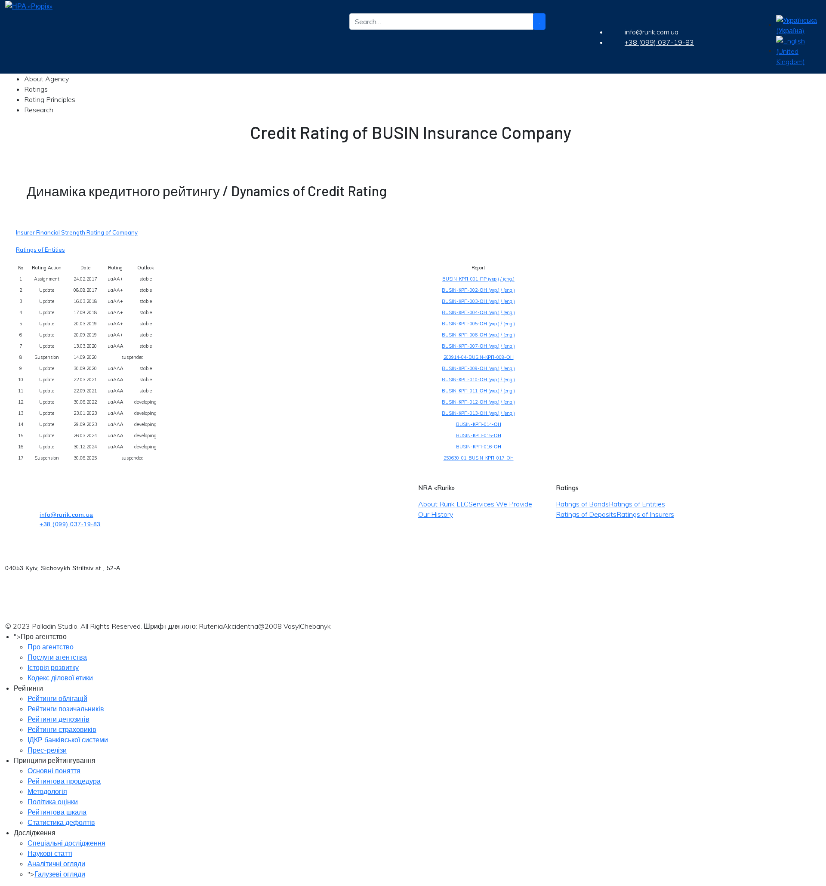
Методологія (47, 791)
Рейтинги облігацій (57, 698)
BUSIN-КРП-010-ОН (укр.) (470, 380)
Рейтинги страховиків (62, 729)
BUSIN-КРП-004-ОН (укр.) (470, 312)
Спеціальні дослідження (66, 843)
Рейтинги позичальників (66, 708)
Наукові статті (50, 853)
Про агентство (51, 646)
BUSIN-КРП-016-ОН (478, 447)
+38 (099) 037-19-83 (659, 42)
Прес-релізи (47, 750)
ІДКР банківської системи (68, 739)
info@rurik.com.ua (651, 32)
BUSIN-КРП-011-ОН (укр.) (470, 391)
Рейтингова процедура (64, 781)
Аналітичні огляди (56, 863)
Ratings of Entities (40, 249)
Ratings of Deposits (586, 514)
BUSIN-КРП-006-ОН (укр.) (470, 335)
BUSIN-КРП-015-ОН (478, 435)
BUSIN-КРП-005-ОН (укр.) (470, 324)
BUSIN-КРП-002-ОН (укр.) (470, 290)
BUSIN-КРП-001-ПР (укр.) (470, 279)
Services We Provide (500, 504)
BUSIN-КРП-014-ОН (478, 424)
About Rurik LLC (443, 504)
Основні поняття (54, 770)
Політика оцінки (53, 801)
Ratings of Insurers (645, 514)
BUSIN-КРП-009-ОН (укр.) (470, 368)
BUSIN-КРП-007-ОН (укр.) (470, 346)
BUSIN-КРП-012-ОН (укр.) (470, 402)
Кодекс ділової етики (60, 677)
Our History (435, 514)
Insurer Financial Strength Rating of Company (77, 232)
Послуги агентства (57, 657)
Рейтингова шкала (57, 812)
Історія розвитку (53, 667)
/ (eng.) (507, 279)
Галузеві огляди (59, 874)
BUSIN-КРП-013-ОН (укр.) (470, 413)
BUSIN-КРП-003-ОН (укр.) (470, 301)
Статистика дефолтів (61, 822)
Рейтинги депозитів (58, 719)
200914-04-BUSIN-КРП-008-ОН (479, 357)
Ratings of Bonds (582, 504)
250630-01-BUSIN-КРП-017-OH (479, 458)
